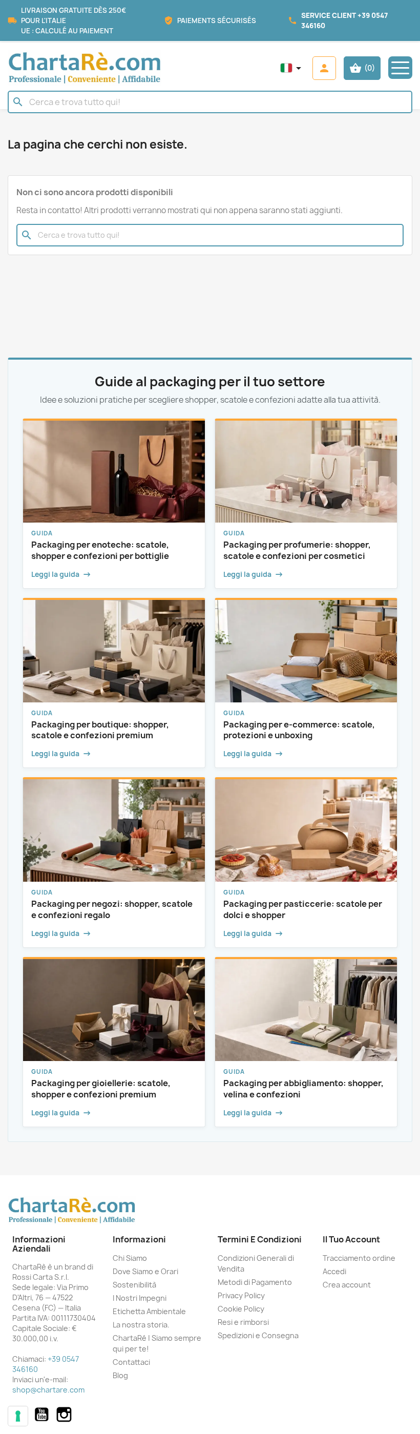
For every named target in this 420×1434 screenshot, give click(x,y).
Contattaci (131, 1362)
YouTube (41, 1414)
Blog (120, 1375)
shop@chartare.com (48, 1390)
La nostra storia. (141, 1324)
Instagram (64, 1414)
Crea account (347, 1285)
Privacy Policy (241, 1295)
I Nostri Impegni (139, 1298)
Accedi (334, 1271)
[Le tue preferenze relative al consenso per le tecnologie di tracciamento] (18, 1416)
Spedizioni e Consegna (258, 1335)
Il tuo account (351, 1239)
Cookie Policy (241, 1309)
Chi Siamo (130, 1258)
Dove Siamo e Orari (145, 1271)
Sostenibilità (134, 1285)
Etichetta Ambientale (149, 1311)
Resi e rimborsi (243, 1322)
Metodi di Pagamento (255, 1282)
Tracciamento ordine (359, 1258)
